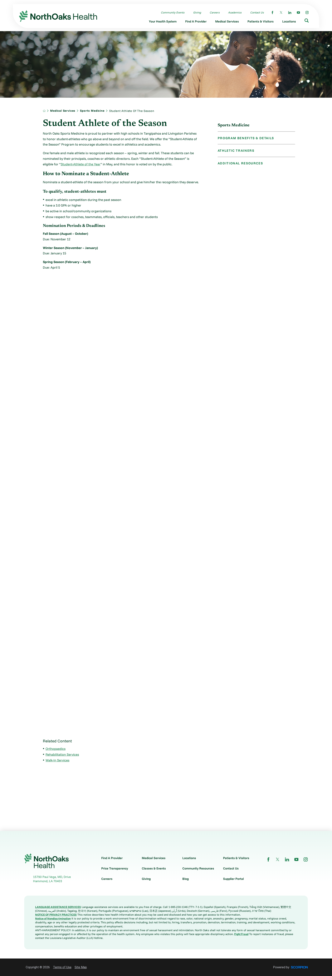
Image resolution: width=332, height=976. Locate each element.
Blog (185, 878)
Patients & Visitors (236, 857)
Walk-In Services (57, 760)
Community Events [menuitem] (172, 12)
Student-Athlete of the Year (80, 164)
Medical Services (62, 110)
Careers (106, 878)
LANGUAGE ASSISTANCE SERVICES (58, 907)
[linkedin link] (289, 12)
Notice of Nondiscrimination (53, 918)
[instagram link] (307, 12)
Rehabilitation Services (62, 754)
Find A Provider (112, 857)
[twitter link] (281, 12)
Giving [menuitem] (197, 12)
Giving (146, 878)
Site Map (81, 967)
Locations (189, 857)
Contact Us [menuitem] (257, 12)
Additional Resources (240, 163)
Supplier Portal (233, 878)
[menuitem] (163, 22)
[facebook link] (272, 12)
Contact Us (231, 868)
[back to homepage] (44, 110)
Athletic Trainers (236, 150)
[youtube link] (298, 12)
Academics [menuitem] (235, 12)
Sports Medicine (92, 110)
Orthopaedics (56, 749)
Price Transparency (114, 868)
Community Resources (198, 868)
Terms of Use (62, 967)
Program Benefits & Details (246, 138)
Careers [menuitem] (215, 12)
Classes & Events (154, 868)
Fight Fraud (241, 934)
